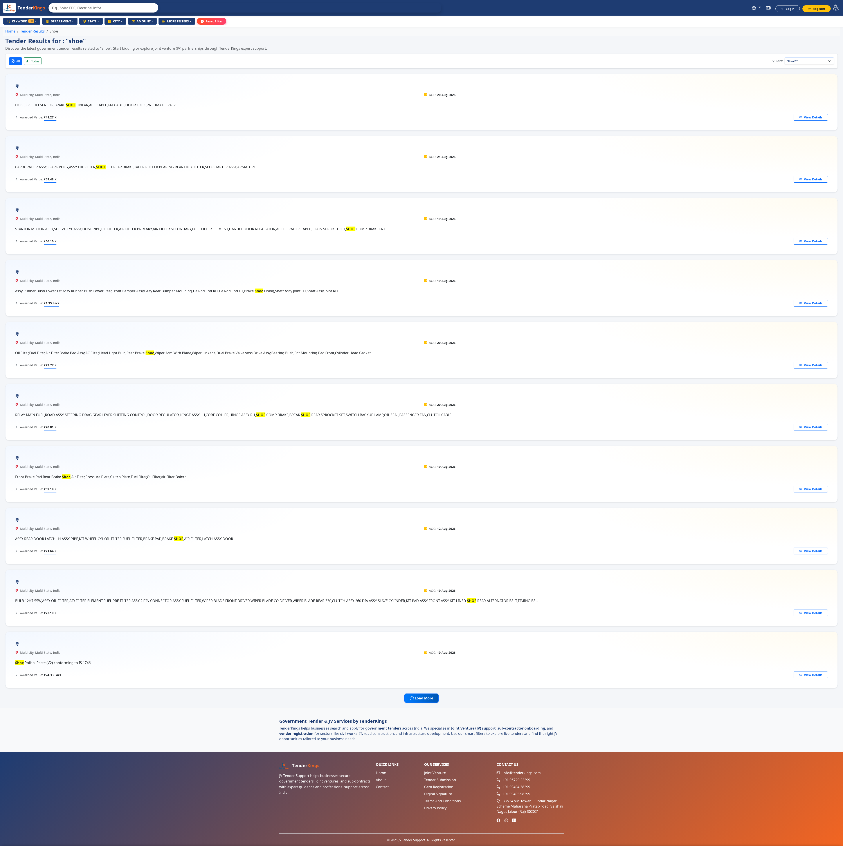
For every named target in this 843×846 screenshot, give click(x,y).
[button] (756, 8)
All (17, 61)
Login (789, 9)
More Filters (178, 21)
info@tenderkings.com (522, 772)
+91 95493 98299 (516, 794)
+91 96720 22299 (516, 779)
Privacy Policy (435, 808)
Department (61, 21)
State (92, 21)
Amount (144, 21)
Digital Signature (438, 794)
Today (35, 61)
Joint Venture (435, 772)
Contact (382, 786)
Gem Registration (438, 786)
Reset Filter (214, 21)
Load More (423, 698)
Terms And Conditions (442, 801)
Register (818, 9)
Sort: (779, 61)
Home (10, 31)
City (116, 21)
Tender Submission (440, 779)
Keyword (22, 21)
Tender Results (32, 31)
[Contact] (768, 8)
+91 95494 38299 (516, 786)
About (381, 779)
